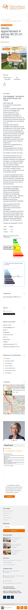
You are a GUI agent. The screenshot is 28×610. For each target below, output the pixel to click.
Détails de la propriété (9, 322)
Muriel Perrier (8, 445)
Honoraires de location (8, 587)
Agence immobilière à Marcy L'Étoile (11, 591)
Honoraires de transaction (9, 588)
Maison (5, 515)
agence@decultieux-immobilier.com (13, 583)
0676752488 (8, 448)
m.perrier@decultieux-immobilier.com (14, 451)
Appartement (8, 19)
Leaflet (11, 413)
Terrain (4, 519)
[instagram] (12, 597)
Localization (6, 382)
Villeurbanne (5, 42)
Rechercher (14, 530)
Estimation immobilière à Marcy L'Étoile (12, 592)
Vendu (3, 25)
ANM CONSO (6, 558)
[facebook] (4, 597)
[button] (14, 397)
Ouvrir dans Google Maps (9, 314)
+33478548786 (8, 581)
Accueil (2, 19)
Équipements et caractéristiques (12, 355)
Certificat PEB (7, 293)
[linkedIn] (8, 597)
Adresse (5, 308)
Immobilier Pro (6, 513)
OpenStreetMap (17, 413)
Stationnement (6, 517)
